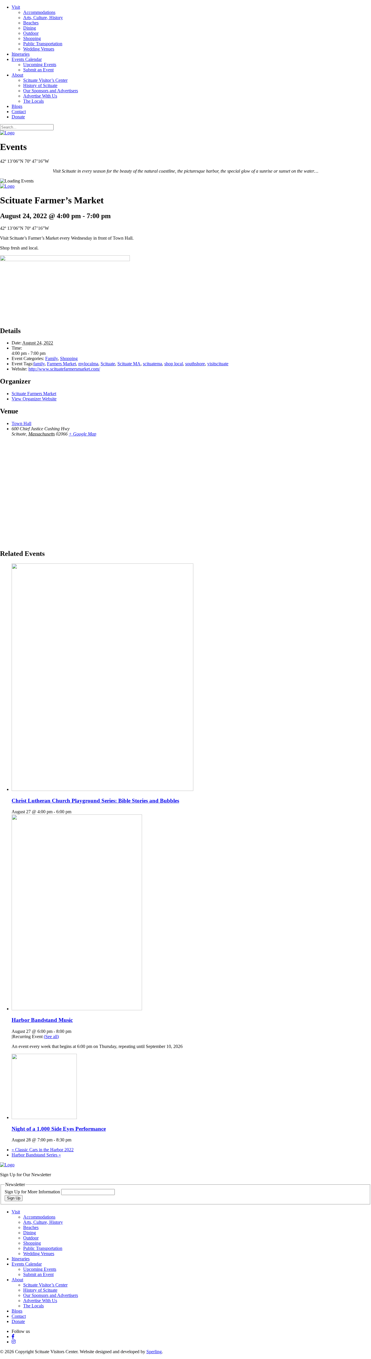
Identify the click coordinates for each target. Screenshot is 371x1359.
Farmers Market (61, 363)
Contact (19, 111)
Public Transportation (42, 43)
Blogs (17, 106)
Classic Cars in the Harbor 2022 (43, 1149)
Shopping (32, 38)
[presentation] (102, 789)
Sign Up (13, 1198)
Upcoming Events (39, 64)
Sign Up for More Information (33, 1191)
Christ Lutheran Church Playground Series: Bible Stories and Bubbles (95, 801)
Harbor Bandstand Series (36, 1154)
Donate (18, 116)
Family (51, 358)
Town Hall (21, 423)
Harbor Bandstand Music (42, 1020)
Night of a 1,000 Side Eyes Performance (59, 1129)
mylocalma (88, 363)
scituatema (152, 363)
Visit (16, 7)
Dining (29, 28)
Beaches (31, 22)
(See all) (51, 1036)
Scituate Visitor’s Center (45, 80)
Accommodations (39, 12)
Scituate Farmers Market (34, 393)
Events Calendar (27, 59)
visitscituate (217, 363)
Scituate (108, 363)
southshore (195, 363)
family (39, 363)
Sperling (154, 1351)
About (17, 75)
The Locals (33, 101)
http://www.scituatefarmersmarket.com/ (64, 368)
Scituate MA (129, 363)
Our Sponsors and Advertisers (50, 90)
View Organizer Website (34, 398)
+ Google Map (82, 433)
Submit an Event (38, 69)
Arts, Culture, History (43, 17)
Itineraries (21, 54)
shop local (173, 363)
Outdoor (31, 33)
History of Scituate (40, 85)
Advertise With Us (40, 95)
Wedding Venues (38, 48)
